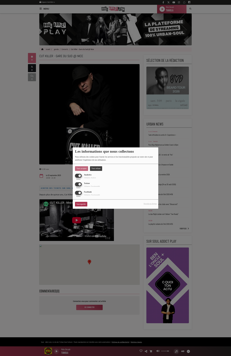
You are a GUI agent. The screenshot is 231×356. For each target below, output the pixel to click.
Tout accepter (81, 168)
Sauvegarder (81, 204)
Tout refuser (96, 168)
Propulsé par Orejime (150, 203)
